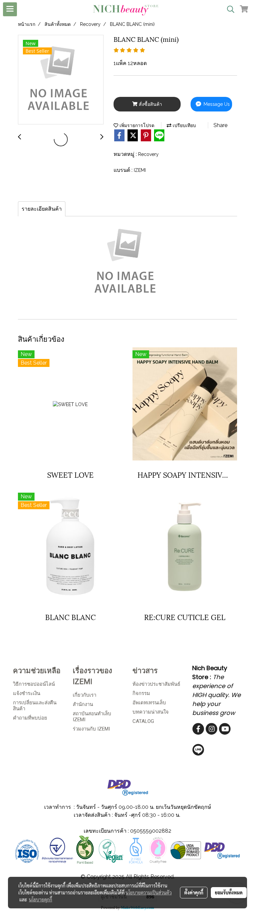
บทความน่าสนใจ (150, 712)
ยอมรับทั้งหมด (229, 892)
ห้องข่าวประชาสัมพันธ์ (156, 684)
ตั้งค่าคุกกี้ (193, 892)
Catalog (143, 721)
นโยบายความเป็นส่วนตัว (149, 892)
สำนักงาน (83, 704)
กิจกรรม (141, 693)
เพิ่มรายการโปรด (136, 125)
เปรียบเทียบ (183, 125)
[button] (228, 9)
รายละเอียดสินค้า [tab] (42, 209)
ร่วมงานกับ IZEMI (91, 729)
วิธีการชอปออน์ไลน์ (34, 684)
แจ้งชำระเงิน (26, 693)
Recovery (148, 154)
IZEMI (140, 170)
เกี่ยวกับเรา (84, 695)
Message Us (216, 104)
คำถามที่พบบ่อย (30, 718)
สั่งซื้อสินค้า (149, 104)
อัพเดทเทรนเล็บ (149, 703)
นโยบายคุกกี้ (40, 899)
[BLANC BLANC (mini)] (60, 80)
